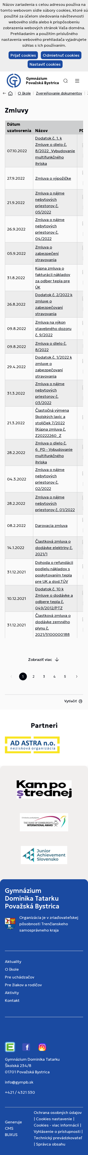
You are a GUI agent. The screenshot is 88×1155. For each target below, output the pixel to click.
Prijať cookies (23, 55)
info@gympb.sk (19, 1082)
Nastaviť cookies (45, 64)
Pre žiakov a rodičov (23, 984)
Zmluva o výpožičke (53, 178)
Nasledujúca (77, 676)
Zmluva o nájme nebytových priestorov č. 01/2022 (55, 503)
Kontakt (12, 1000)
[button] (65, 80)
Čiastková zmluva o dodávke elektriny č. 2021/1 (54, 547)
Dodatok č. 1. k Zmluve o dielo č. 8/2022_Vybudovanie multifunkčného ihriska (55, 151)
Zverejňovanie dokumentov (59, 93)
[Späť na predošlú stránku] (5, 93)
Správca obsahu (50, 1144)
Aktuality (13, 961)
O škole (24, 93)
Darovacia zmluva (51, 525)
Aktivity (12, 992)
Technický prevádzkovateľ (58, 1137)
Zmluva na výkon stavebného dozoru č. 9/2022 (53, 328)
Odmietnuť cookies (61, 55)
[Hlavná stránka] (10, 93)
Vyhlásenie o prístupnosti (57, 1131)
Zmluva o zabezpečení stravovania (47, 253)
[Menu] (77, 81)
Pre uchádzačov (19, 977)
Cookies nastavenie (54, 1118)
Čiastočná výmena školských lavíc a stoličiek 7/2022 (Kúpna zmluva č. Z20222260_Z (52, 423)
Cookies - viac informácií (56, 1125)
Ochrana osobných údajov (58, 1112)
